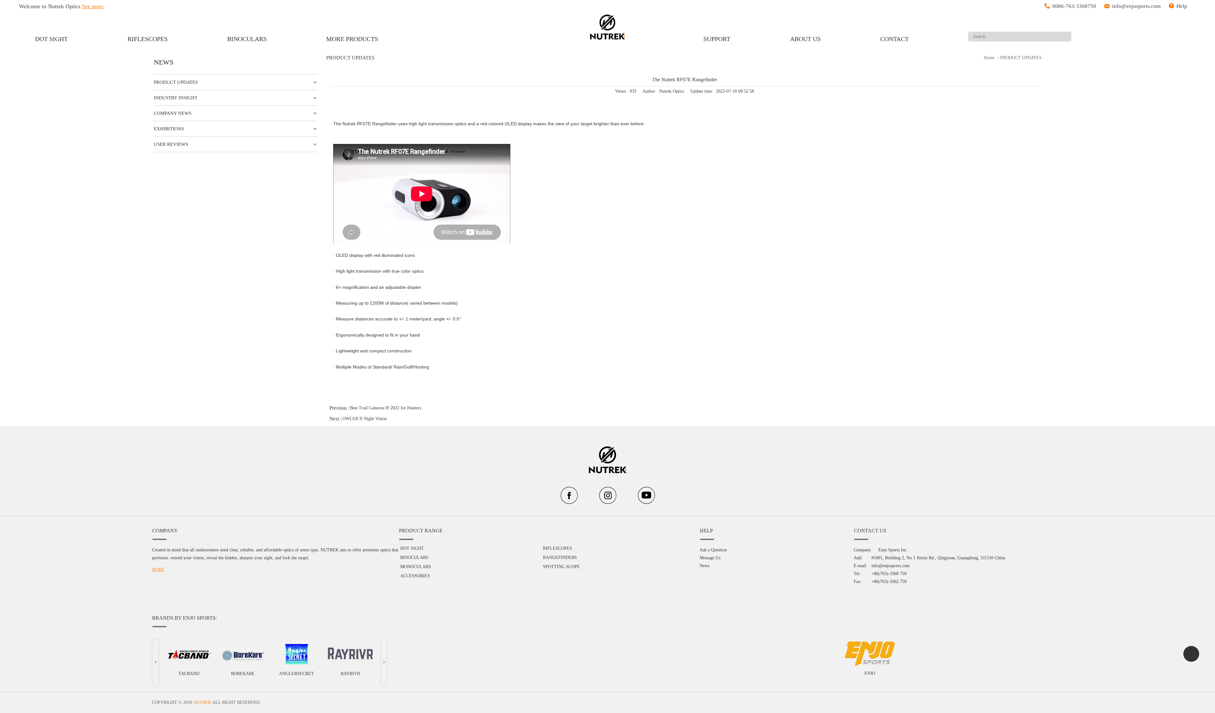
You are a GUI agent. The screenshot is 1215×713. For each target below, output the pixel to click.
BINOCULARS (247, 38)
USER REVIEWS (171, 144)
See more (92, 6)
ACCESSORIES (415, 576)
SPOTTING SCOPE (561, 566)
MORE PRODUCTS (352, 38)
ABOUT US (805, 38)
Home (989, 57)
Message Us (710, 557)
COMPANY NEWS (172, 113)
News (704, 565)
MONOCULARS (415, 566)
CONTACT (894, 38)
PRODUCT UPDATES (176, 82)
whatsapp (698, 105)
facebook (664, 105)
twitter (681, 105)
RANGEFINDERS (560, 557)
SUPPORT (716, 38)
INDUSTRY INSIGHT (175, 97)
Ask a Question (713, 550)
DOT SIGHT (51, 38)
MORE (158, 569)
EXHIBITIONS (169, 128)
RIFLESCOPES (148, 38)
